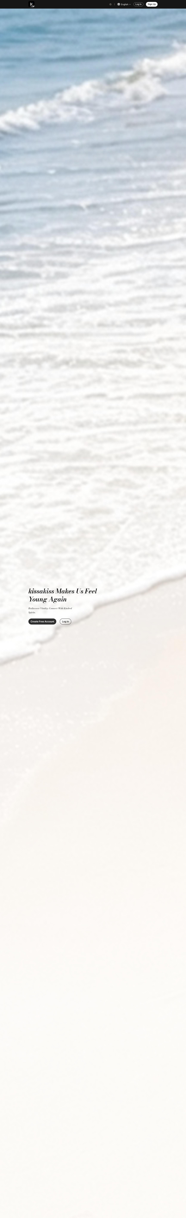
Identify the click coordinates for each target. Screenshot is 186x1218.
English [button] (124, 4)
